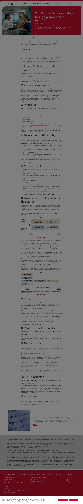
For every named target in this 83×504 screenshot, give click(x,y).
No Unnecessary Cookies (63, 499)
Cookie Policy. (12, 502)
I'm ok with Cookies (73, 499)
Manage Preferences (53, 499)
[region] (41, 500)
